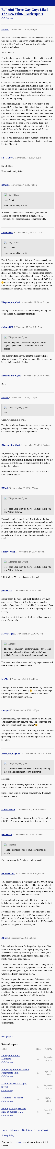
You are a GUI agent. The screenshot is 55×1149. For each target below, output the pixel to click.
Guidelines (27, 1130)
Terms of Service (42, 1130)
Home (4, 1130)
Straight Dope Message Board (14, 3)
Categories (14, 1130)
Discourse (17, 1142)
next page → (7, 1036)
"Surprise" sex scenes (12, 1097)
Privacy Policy (8, 1135)
